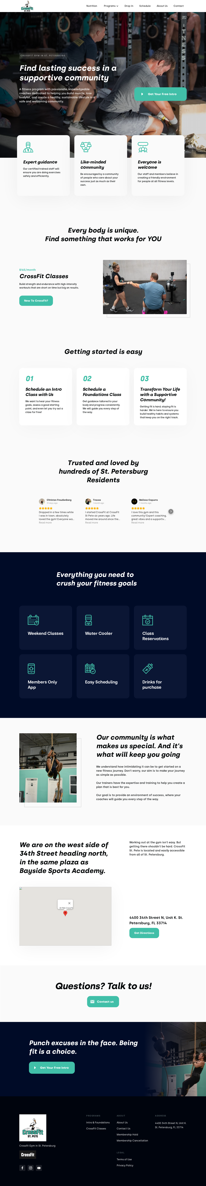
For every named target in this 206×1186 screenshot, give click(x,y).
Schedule (145, 6)
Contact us (105, 1001)
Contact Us (123, 1128)
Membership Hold (127, 1134)
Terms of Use (124, 1159)
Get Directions (144, 933)
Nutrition (91, 6)
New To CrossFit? (36, 300)
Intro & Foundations (98, 1122)
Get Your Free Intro (162, 94)
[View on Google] (42, 501)
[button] (111, 6)
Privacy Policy (125, 1165)
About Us (162, 6)
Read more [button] (45, 522)
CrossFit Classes (96, 1128)
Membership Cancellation (132, 1140)
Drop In (129, 6)
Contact (179, 6)
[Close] (69, 903)
